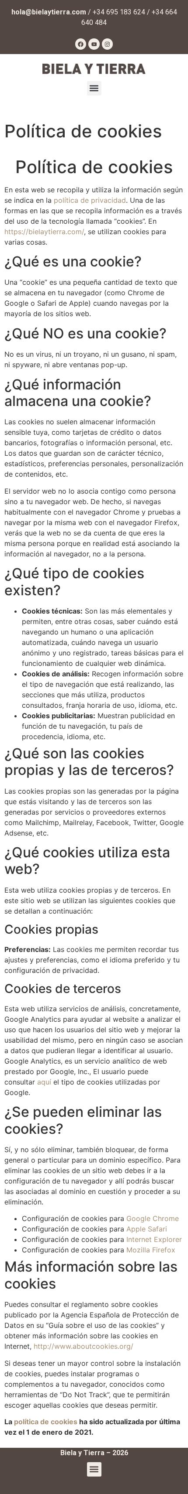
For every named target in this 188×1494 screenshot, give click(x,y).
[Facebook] (81, 44)
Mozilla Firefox (150, 1249)
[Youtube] (94, 44)
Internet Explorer (154, 1239)
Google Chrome (152, 1218)
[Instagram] (107, 44)
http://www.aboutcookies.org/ (83, 1346)
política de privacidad (90, 200)
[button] (94, 88)
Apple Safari (146, 1229)
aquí (44, 1082)
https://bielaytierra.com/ (44, 231)
